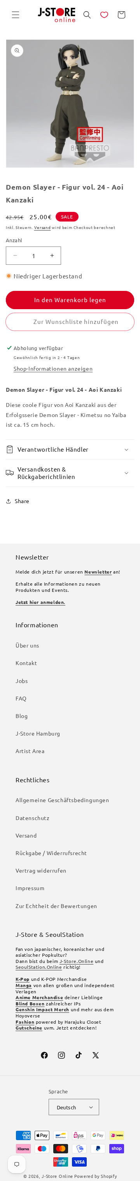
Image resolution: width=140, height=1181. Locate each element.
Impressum (30, 887)
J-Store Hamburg (38, 733)
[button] (15, 14)
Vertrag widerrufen (41, 870)
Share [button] (22, 500)
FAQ (21, 698)
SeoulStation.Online (39, 967)
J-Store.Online (76, 961)
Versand (42, 227)
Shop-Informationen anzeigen (53, 368)
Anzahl (14, 240)
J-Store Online (57, 1176)
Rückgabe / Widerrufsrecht (51, 852)
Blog (22, 715)
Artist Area (30, 750)
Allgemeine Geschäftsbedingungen (62, 799)
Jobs (22, 680)
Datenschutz (33, 817)
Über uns (27, 645)
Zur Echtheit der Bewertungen (56, 905)
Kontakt (26, 662)
